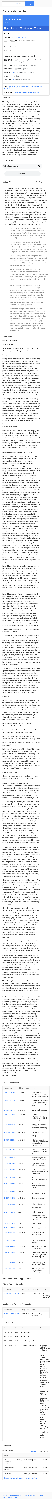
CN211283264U (9, 1092)
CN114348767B (9, 1178)
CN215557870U (9, 1252)
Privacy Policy (7, 1497)
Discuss (36, 92)
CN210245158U (9, 1232)
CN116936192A (9, 1124)
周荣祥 (24, 37)
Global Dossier (27, 92)
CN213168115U (9, 1262)
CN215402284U (9, 1170)
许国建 (18, 37)
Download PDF (12, 28)
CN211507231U (9, 1212)
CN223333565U (9, 1268)
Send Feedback (15, 1496)
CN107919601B (9, 1100)
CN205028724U (9, 1164)
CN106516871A (9, 1110)
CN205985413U (9, 1198)
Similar (38, 28)
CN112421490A (9, 1132)
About (5, 1496)
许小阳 (13, 37)
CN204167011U (9, 1223)
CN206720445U (9, 1246)
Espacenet (18, 92)
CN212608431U (9, 1158)
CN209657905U (9, 1240)
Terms (41, 1496)
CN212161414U (9, 1192)
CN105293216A (9, 1140)
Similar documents (23, 87)
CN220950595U (9, 1204)
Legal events (12, 87)
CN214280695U (9, 1184)
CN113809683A (9, 1150)
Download (33, 1451)
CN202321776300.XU (11, 1294)
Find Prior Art (27, 28)
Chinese (19, 34)
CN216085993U (9, 1228)
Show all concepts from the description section (20, 1478)
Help (17, 1497)
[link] (7, 1461)
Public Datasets (30, 1496)
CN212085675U (9, 1114)
